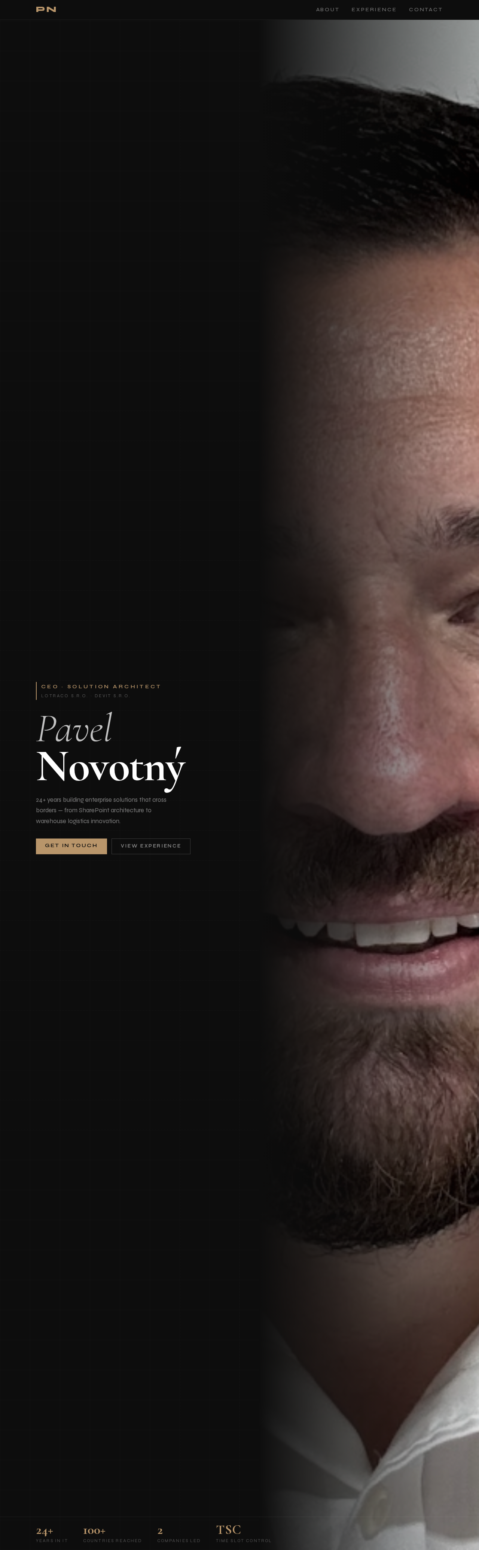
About (328, 9)
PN (47, 9)
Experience (374, 9)
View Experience (151, 846)
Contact (426, 9)
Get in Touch (71, 846)
